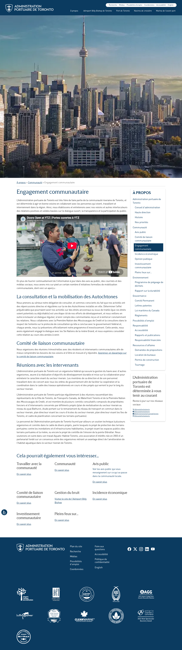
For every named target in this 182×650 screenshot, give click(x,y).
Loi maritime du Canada (147, 310)
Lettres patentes (143, 305)
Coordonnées (149, 5)
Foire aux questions (100, 547)
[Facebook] (129, 549)
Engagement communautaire (143, 247)
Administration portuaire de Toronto (147, 200)
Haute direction (142, 212)
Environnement (140, 277)
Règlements (141, 315)
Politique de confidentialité (102, 560)
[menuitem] (73, 10)
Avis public (140, 232)
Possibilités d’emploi (143, 320)
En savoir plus (24, 474)
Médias (122, 5)
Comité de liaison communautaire (143, 238)
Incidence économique (146, 254)
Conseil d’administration (147, 207)
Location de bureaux (145, 355)
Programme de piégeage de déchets (149, 283)
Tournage (140, 364)
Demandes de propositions (148, 350)
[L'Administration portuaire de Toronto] (29, 8)
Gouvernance (139, 295)
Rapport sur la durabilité (147, 290)
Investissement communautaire (143, 265)
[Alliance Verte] (116, 615)
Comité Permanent (144, 300)
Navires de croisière (143, 10)
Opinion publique (143, 259)
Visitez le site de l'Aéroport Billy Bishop (71, 500)
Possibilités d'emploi (134, 5)
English (170, 5)
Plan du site (76, 546)
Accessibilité (161, 5)
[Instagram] (141, 549)
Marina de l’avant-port (165, 10)
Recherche (113, 5)
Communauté (140, 227)
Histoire (139, 217)
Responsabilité (140, 325)
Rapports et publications (147, 335)
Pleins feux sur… (143, 272)
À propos (74, 10)
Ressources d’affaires (144, 345)
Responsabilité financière (148, 340)
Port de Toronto (123, 10)
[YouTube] (153, 549)
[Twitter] (135, 549)
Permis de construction (147, 359)
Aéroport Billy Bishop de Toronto (97, 10)
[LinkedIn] (147, 549)
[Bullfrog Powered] (25, 615)
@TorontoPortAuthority (142, 409)
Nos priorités (141, 222)
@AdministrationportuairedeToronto (146, 413)
